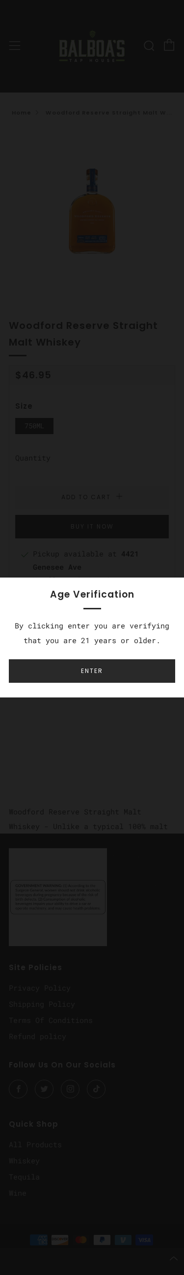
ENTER (92, 671)
